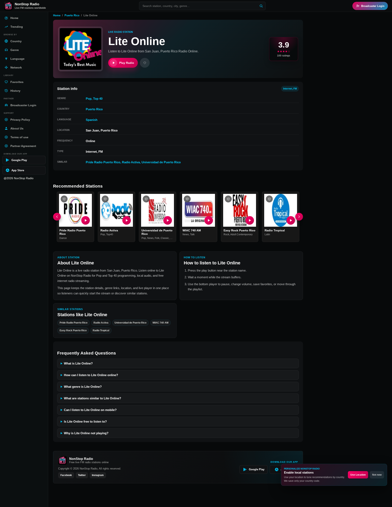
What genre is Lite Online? (83, 386)
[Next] (299, 217)
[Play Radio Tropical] (290, 220)
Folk (157, 238)
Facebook (66, 475)
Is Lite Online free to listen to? (85, 421)
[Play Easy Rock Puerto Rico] (249, 220)
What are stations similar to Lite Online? (92, 398)
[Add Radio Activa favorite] (105, 199)
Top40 (109, 234)
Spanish (91, 120)
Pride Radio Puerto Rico (103, 162)
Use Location (358, 474)
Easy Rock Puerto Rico (239, 230)
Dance (63, 238)
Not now (377, 474)
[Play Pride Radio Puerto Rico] (85, 220)
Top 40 (97, 98)
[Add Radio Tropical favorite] (269, 199)
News (150, 238)
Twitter (82, 475)
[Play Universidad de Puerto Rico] (167, 220)
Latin (267, 234)
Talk (192, 234)
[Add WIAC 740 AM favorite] (187, 199)
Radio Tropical (275, 230)
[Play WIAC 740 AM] (208, 220)
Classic (165, 238)
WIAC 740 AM (192, 230)
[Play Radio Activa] (126, 220)
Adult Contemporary (241, 234)
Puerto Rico (72, 15)
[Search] (261, 6)
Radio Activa (131, 162)
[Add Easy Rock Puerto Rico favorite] (228, 199)
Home (56, 15)
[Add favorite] (145, 63)
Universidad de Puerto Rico (161, 162)
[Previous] (57, 217)
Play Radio (126, 62)
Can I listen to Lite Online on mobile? (90, 410)
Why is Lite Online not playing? (86, 433)
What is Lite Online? (78, 363)
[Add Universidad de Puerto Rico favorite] (146, 199)
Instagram (98, 475)
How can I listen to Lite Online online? (91, 375)
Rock (226, 234)
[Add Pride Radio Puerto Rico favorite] (64, 199)
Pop (88, 98)
